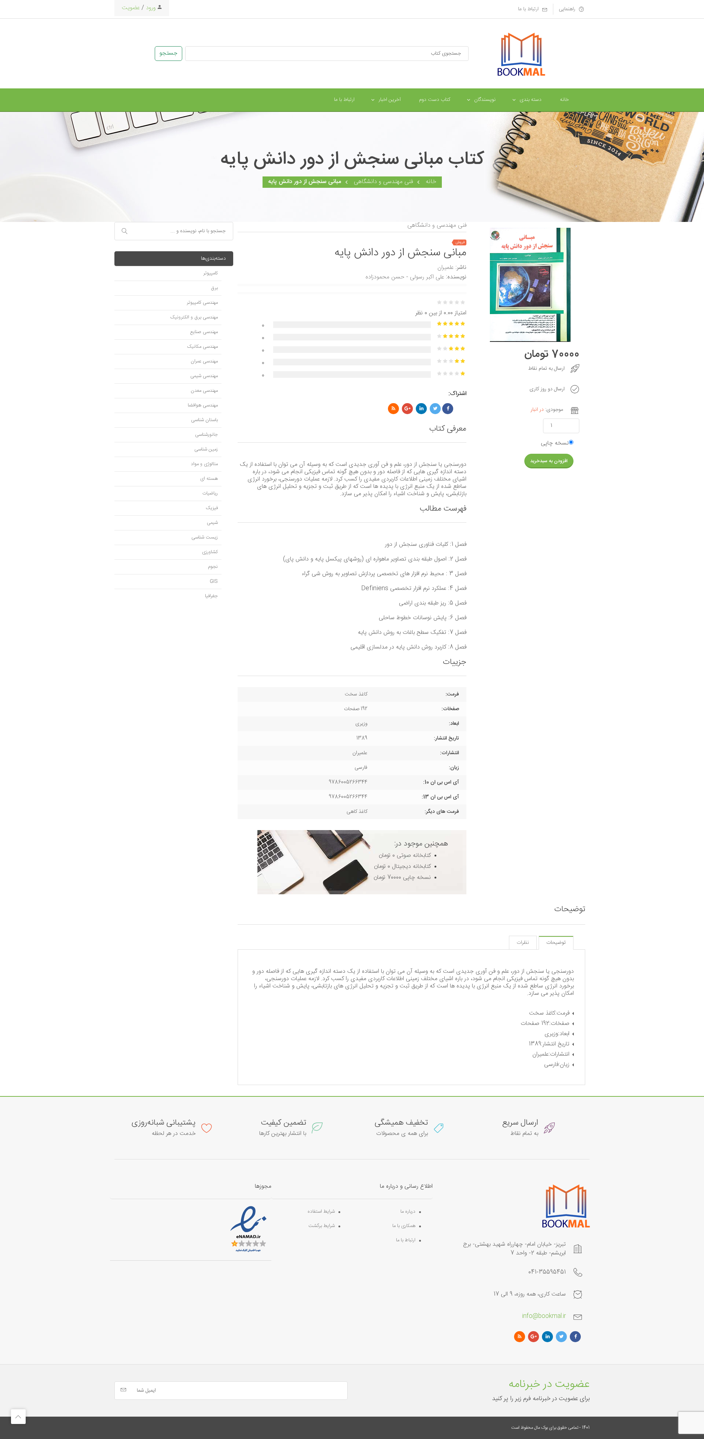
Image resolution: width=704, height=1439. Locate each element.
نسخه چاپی (555, 443)
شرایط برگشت (321, 1226)
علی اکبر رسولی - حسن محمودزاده (405, 277)
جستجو (168, 53)
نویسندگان (485, 99)
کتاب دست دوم (434, 99)
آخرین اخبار (389, 99)
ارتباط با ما (344, 99)
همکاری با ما (403, 1226)
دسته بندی (531, 99)
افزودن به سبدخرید (549, 461)
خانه (564, 99)
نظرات (523, 942)
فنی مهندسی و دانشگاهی (383, 182)
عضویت (131, 8)
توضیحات (556, 942)
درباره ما (407, 1212)
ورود (150, 8)
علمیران (445, 268)
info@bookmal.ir (544, 1316)
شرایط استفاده (321, 1212)
